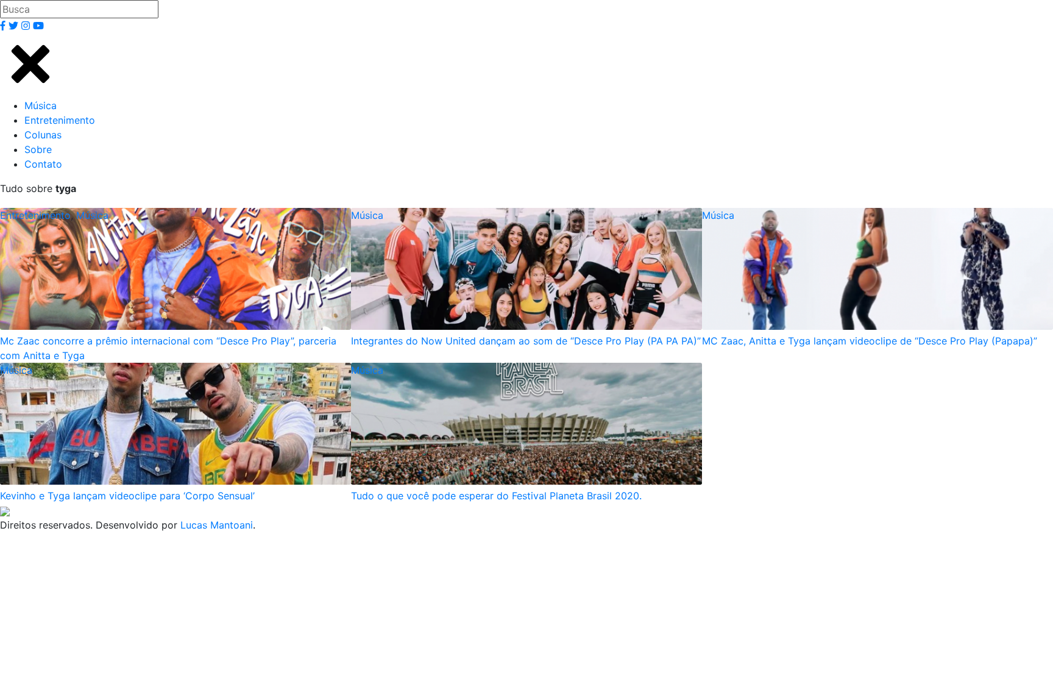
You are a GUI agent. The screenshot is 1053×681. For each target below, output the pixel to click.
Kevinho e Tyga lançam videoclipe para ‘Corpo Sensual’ (127, 496)
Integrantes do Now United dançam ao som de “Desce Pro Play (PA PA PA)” (526, 341)
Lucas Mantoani (216, 525)
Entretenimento (59, 120)
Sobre (38, 149)
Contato (43, 164)
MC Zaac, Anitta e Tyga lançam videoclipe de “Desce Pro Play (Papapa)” (869, 341)
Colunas (43, 135)
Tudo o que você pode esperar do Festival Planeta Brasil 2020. (496, 496)
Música (40, 105)
